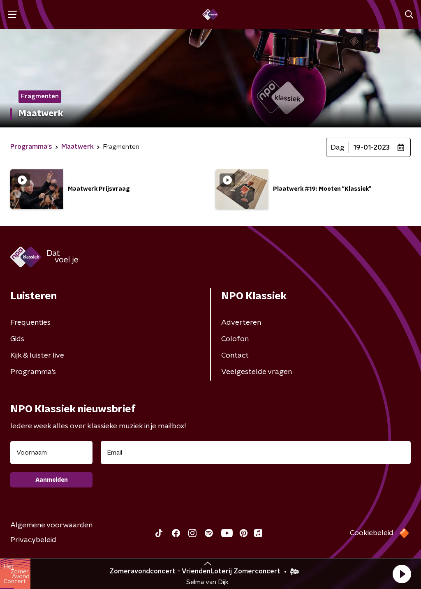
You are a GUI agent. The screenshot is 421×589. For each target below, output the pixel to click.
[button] (402, 574)
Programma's (33, 372)
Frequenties (30, 322)
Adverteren (241, 322)
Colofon (235, 339)
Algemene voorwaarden (51, 525)
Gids (17, 339)
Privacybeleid (33, 540)
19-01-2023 (371, 147)
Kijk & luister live (37, 355)
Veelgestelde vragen (256, 372)
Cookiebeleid (371, 533)
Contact (235, 355)
